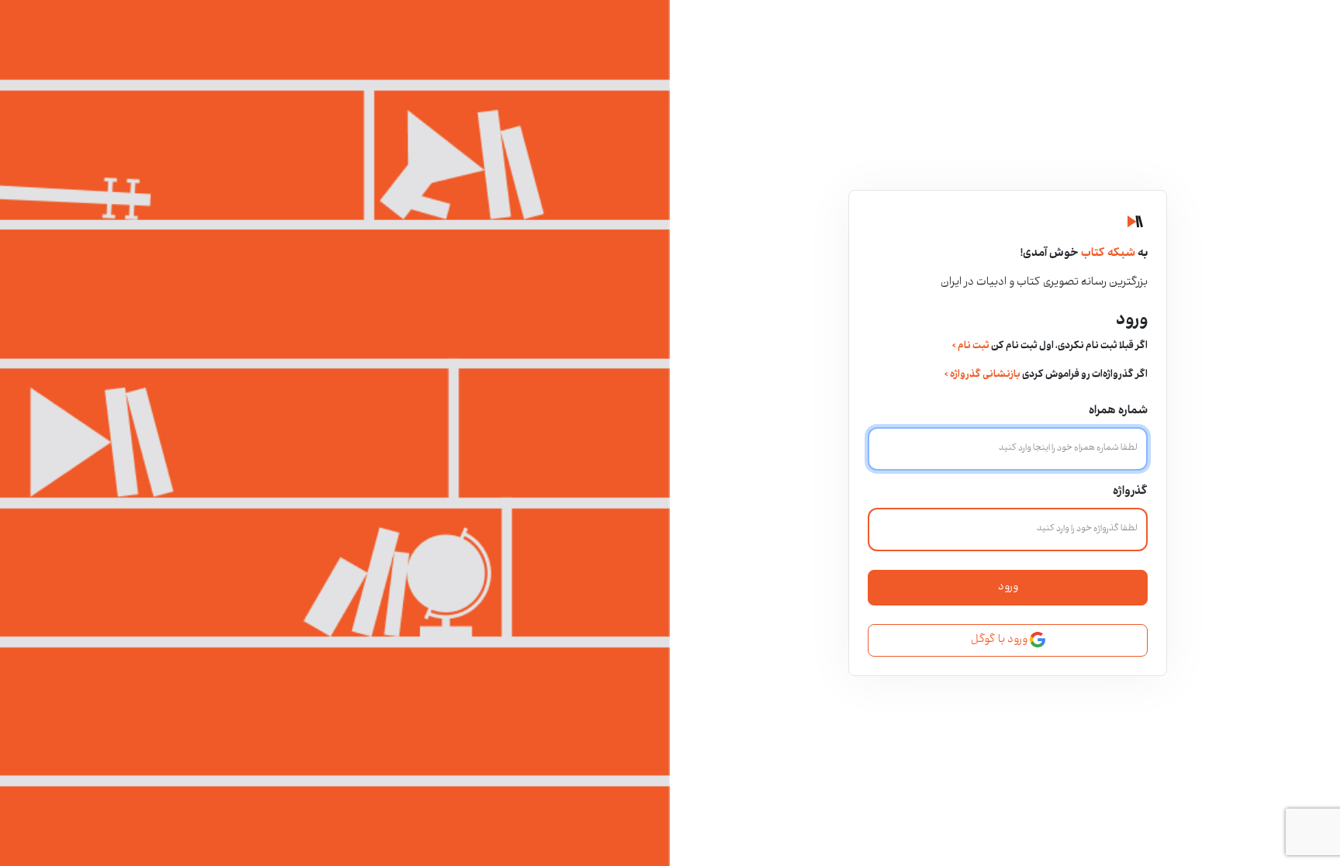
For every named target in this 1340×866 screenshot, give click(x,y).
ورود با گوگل (1000, 640)
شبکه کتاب (1107, 254)
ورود (1008, 587)
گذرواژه (1130, 492)
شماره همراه (1118, 411)
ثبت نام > (970, 347)
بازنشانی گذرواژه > (983, 375)
